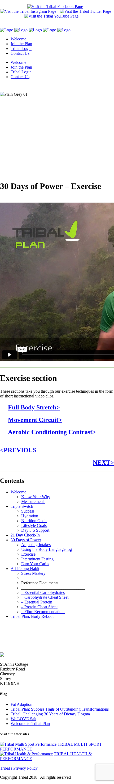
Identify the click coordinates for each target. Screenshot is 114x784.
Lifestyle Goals (34, 525)
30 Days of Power (26, 540)
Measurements (33, 501)
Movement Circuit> (35, 419)
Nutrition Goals (34, 520)
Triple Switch (22, 506)
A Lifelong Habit (25, 568)
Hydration (29, 516)
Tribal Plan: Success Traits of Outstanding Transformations (60, 709)
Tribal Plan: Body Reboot (32, 616)
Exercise (28, 554)
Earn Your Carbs (35, 563)
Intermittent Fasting (37, 559)
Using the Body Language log (46, 549)
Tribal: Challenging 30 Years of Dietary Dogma (50, 714)
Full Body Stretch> (34, 407)
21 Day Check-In (25, 535)
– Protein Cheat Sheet (39, 607)
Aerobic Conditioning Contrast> (52, 432)
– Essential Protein (36, 602)
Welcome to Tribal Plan (30, 723)
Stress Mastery (33, 573)
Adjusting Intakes (36, 544)
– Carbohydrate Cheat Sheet (44, 597)
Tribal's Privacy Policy (19, 768)
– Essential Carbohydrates (43, 592)
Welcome (18, 492)
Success (27, 511)
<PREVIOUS (18, 450)
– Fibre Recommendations (43, 611)
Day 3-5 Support (35, 530)
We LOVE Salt (23, 718)
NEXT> (103, 462)
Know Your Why (35, 496)
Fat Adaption (21, 704)
